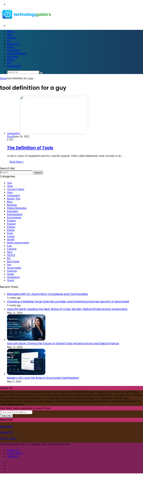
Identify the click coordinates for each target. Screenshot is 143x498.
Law (9, 245)
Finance (11, 223)
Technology (13, 50)
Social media (14, 65)
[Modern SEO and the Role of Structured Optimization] (26, 373)
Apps (10, 186)
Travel (10, 280)
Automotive (13, 195)
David (10, 136)
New (9, 251)
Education (12, 56)
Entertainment (14, 214)
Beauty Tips (13, 198)
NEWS (11, 255)
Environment (14, 217)
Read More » (17, 161)
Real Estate (13, 43)
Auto (10, 192)
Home (10, 31)
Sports (10, 47)
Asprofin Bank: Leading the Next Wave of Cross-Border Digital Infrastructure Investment (67, 309)
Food (10, 233)
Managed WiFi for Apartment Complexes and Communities (47, 294)
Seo (9, 62)
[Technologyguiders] (26, 19)
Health (10, 239)
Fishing (11, 226)
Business (12, 37)
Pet (8, 40)
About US (12, 456)
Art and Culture (15, 189)
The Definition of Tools (30, 148)
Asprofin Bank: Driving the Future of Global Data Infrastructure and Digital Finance (63, 343)
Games (11, 236)
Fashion (11, 220)
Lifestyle (12, 248)
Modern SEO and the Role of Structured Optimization (43, 378)
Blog (9, 201)
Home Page (6, 426)
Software (12, 270)
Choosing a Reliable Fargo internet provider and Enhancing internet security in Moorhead (68, 302)
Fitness (11, 59)
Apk (9, 34)
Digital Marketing (17, 53)
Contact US (6, 432)
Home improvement (18, 242)
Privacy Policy (8, 438)
